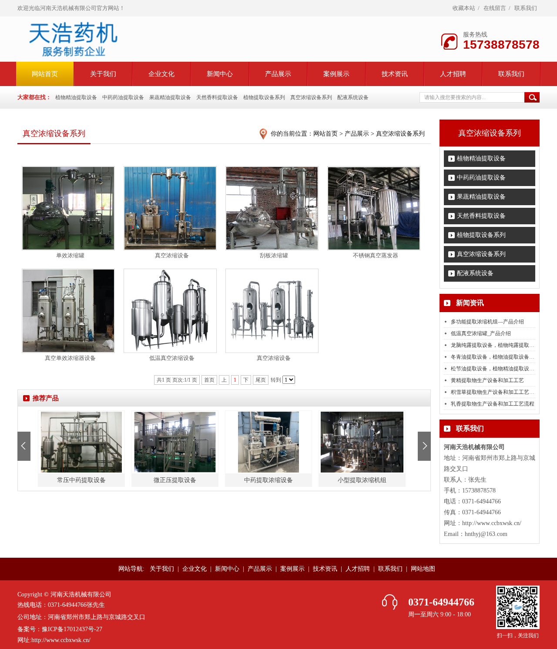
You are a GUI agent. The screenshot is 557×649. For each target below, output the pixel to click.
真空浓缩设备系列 (311, 97)
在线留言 (494, 8)
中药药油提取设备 (123, 97)
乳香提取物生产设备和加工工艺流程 (492, 404)
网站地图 (423, 569)
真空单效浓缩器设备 (70, 358)
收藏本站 (464, 8)
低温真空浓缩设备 (172, 358)
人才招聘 (453, 73)
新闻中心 (220, 73)
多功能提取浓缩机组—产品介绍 (487, 322)
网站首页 (325, 133)
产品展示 (278, 73)
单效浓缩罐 (70, 255)
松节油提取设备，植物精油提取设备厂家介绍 (503, 369)
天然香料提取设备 (217, 97)
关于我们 (103, 73)
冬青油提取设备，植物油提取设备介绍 (495, 357)
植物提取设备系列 (264, 97)
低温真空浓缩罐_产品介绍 (481, 333)
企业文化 (161, 73)
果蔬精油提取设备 (170, 97)
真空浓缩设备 (172, 255)
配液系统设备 (353, 97)
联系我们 (525, 8)
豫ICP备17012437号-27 (72, 629)
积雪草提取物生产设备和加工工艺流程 (495, 392)
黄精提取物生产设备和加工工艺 (487, 380)
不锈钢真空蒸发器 (375, 255)
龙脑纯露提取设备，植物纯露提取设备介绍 (500, 345)
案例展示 (336, 73)
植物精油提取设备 (76, 97)
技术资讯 (395, 73)
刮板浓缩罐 (274, 255)
